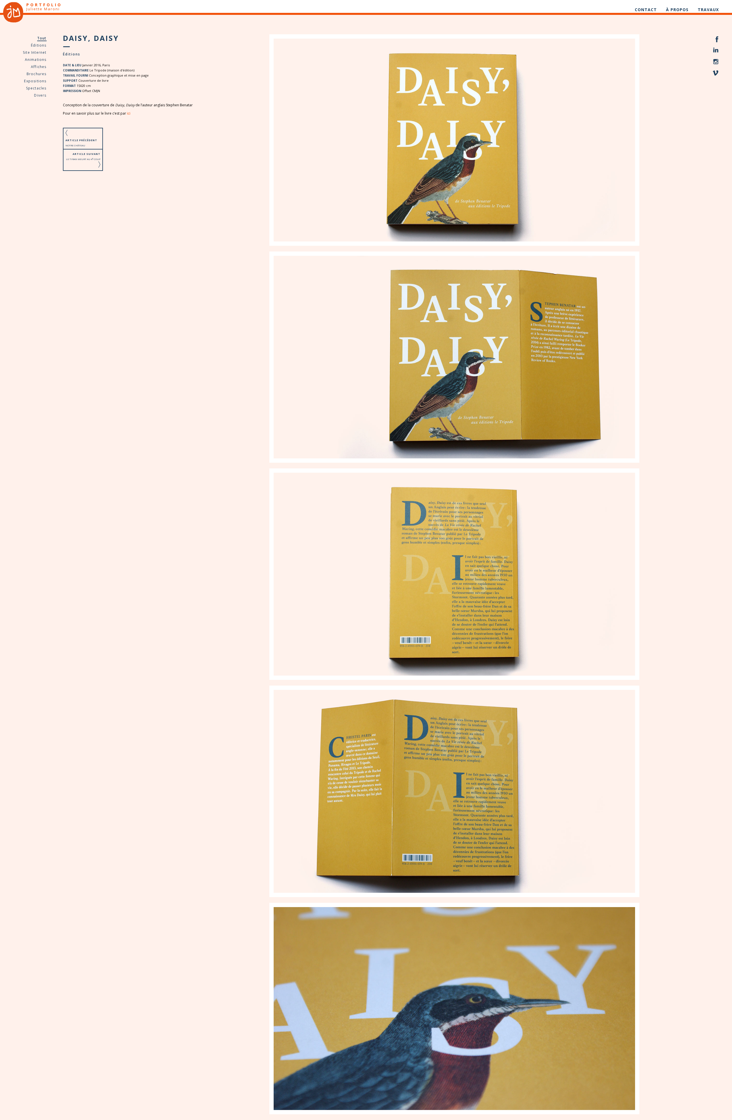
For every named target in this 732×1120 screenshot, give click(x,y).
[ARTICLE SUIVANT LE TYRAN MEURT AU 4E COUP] (82, 166)
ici (128, 113)
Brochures (37, 73)
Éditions (39, 45)
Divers (40, 95)
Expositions (35, 81)
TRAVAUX (708, 9)
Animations (36, 59)
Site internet (35, 52)
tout (42, 38)
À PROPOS (677, 9)
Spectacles (36, 88)
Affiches (39, 66)
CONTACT (646, 9)
